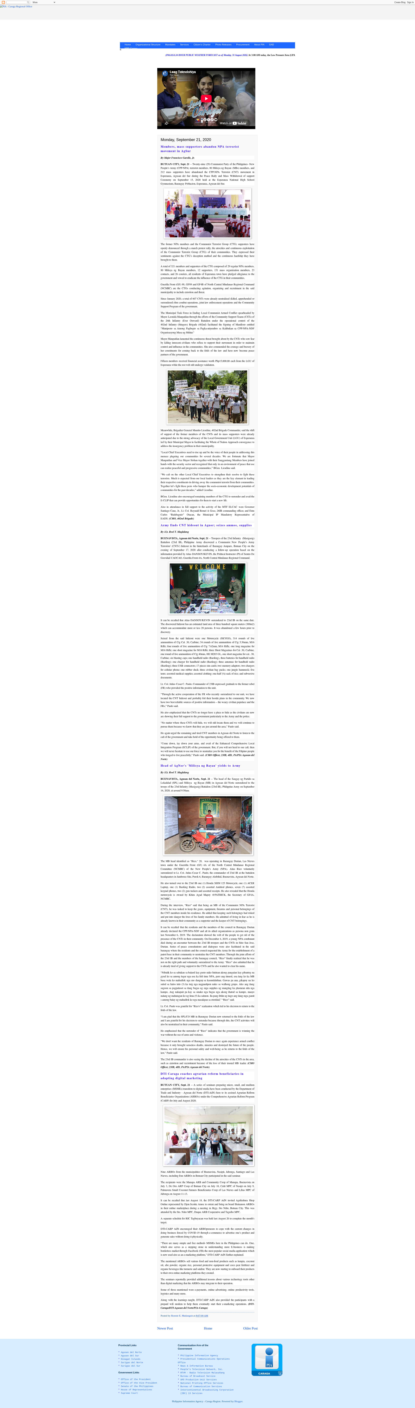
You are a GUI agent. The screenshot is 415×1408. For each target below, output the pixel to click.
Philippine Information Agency (199, 1355)
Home (128, 44)
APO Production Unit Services (198, 1380)
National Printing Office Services (201, 1383)
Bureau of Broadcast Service (197, 1376)
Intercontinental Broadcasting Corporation (207, 1390)
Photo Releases (223, 44)
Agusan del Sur (130, 1356)
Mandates (170, 44)
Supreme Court (129, 1393)
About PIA (259, 44)
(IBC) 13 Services (191, 1393)
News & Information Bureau (196, 1366)
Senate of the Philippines (137, 1386)
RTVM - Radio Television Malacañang (202, 1373)
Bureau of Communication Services (201, 1386)
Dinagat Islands (130, 1359)
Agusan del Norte (131, 1352)
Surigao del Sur (130, 1366)
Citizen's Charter (202, 44)
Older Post (250, 1328)
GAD (271, 44)
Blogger (238, 1401)
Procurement (242, 44)
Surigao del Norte (132, 1362)
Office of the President (136, 1379)
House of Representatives (136, 1390)
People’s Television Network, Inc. (201, 1369)
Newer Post (165, 1328)
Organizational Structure (148, 44)
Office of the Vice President (139, 1383)
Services (184, 44)
